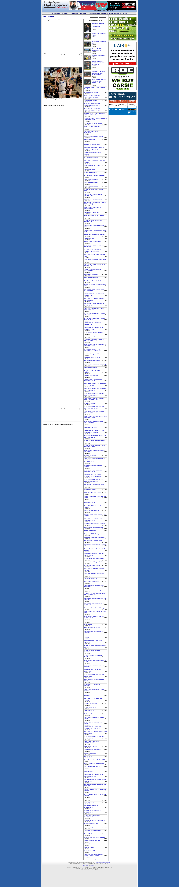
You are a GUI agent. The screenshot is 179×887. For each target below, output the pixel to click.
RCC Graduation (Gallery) (91, 157)
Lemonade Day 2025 (89, 802)
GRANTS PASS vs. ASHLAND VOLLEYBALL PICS (92, 742)
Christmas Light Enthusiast (91, 510)
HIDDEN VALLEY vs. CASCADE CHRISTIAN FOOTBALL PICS (92, 727)
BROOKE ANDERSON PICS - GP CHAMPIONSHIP (92, 811)
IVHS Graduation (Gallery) (91, 182)
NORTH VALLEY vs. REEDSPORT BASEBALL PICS (93, 221)
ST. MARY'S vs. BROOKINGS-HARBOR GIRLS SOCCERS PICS (94, 594)
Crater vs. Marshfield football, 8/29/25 (94, 763)
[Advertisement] (122, 128)
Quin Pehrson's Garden (90, 746)
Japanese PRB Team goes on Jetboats (94, 837)
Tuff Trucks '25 (88, 756)
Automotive (83, 13)
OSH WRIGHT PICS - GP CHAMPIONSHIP (95, 820)
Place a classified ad (94, 13)
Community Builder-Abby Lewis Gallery (94, 537)
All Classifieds (56, 13)
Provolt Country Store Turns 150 (92, 749)
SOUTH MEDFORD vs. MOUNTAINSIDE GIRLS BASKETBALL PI (94, 340)
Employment (65, 13)
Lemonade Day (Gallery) (98, 55)
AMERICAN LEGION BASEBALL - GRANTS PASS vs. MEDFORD (93, 127)
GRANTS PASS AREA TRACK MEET (93, 332)
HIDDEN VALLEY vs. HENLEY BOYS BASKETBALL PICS (93, 379)
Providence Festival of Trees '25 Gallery (94, 523)
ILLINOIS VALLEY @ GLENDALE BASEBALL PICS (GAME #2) (92, 250)
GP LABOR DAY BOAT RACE (92, 766)
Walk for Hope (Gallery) (90, 172)
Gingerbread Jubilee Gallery (91, 534)
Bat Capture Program (90, 714)
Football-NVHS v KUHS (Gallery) (92, 590)
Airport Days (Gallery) (90, 139)
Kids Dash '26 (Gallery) (90, 169)
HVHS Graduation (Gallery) (91, 186)
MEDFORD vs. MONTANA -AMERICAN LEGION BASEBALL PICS (99, 73)
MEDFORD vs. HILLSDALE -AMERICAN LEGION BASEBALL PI (94, 114)
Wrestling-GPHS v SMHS (90, 455)
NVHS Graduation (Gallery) (91, 179)
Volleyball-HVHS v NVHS (90, 703)
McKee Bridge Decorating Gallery (93, 540)
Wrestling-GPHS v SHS (90, 489)
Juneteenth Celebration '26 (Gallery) (93, 136)
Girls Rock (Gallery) (89, 336)
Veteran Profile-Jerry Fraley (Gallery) (94, 558)
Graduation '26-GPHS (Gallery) (92, 165)
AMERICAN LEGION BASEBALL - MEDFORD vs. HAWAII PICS (99, 63)
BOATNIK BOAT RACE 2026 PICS (93, 199)
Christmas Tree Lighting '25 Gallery (93, 527)
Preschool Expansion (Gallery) (92, 357)
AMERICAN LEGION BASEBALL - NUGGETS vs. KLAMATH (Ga (93, 109)
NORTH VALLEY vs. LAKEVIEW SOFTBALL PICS (92, 270)
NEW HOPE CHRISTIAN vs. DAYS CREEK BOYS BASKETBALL (95, 436)
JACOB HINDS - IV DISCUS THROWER (94, 176)
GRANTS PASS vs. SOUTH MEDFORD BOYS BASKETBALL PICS (94, 407)
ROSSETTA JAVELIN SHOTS (91, 212)
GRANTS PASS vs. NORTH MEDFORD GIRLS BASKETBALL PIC (94, 394)
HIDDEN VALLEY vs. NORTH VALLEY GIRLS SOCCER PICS (94, 775)
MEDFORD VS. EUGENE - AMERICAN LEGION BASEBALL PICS (94, 148)
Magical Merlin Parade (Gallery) (92, 241)
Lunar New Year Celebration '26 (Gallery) (95, 364)
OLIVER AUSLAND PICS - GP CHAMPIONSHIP (92, 816)
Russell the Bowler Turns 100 (92, 840)
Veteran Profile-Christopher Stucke (93, 562)
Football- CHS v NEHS (90, 621)
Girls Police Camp (89, 847)
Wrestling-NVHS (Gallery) (91, 375)
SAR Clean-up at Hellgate (91, 277)
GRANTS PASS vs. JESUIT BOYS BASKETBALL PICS (93, 519)
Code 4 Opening (88, 827)
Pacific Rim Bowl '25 (89, 850)
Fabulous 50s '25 (88, 844)
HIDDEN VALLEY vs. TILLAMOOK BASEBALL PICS (93, 195)
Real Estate (74, 13)
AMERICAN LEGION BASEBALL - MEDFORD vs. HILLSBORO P (93, 96)
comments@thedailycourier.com (103, 862)
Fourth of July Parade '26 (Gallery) (93, 123)
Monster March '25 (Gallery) (91, 581)
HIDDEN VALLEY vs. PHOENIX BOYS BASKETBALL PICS (94, 485)
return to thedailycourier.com (98, 17)
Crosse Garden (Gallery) (90, 100)
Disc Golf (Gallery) (89, 462)
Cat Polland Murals (89, 710)
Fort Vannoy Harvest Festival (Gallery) (94, 608)
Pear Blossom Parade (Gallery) (92, 281)
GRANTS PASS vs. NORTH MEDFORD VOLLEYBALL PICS (94, 617)
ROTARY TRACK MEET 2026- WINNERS (94, 235)
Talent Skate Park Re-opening (92, 627)
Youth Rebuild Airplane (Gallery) (92, 354)
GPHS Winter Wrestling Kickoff (92, 492)
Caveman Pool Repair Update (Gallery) (97, 49)
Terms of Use (93, 865)
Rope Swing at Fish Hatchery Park (93, 799)
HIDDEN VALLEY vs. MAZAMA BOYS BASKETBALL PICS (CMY (94, 431)
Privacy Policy (86, 865)
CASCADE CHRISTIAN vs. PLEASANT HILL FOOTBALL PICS (94, 574)
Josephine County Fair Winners (92, 830)
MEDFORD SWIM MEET (90, 403)
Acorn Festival (88, 624)
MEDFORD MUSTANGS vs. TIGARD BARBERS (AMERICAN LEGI (99, 81)
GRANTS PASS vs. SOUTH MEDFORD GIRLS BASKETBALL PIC (94, 412)
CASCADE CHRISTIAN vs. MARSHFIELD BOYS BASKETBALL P (95, 384)
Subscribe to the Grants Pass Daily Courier (114, 13)
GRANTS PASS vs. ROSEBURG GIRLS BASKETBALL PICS (94, 451)
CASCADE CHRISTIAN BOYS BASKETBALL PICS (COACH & (92, 349)
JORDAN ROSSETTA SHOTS (91, 578)
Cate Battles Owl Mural (90, 753)
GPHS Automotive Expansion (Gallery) (94, 458)
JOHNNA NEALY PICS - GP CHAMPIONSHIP (91, 806)
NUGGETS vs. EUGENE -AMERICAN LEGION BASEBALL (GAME (93, 855)
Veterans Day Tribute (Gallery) (92, 565)
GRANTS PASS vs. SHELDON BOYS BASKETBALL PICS (93, 470)
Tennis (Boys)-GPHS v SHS (91, 274)
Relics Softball (88, 834)
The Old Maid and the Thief (91, 823)
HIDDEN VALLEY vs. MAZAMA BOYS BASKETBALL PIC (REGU (94, 426)
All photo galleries (95, 859)
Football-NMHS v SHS (90, 707)
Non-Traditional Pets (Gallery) (92, 360)
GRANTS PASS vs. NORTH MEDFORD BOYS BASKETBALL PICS (94, 399)
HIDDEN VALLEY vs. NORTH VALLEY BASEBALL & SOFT (94, 328)
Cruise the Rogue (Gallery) (91, 92)
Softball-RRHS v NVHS (90, 238)
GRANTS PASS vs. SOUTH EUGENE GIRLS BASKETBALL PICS (93, 480)
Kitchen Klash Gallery (90, 530)
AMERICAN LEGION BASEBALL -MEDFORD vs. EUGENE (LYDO (93, 104)
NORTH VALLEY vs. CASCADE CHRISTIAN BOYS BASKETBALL (93, 475)
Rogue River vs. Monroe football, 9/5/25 (94, 760)
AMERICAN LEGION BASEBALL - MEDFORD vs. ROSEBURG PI (93, 143)
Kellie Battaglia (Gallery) (90, 367)
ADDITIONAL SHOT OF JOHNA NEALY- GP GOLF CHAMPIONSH (98, 25)
